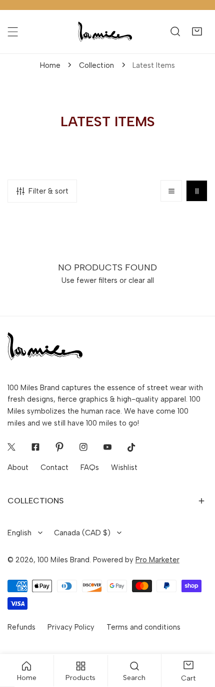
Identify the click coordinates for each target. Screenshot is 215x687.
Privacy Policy (71, 627)
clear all (141, 280)
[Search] (175, 31)
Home (50, 65)
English (20, 532)
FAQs (89, 467)
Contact (54, 467)
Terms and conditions (143, 627)
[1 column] (171, 191)
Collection (96, 65)
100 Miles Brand (64, 559)
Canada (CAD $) (82, 532)
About (18, 467)
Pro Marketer (158, 559)
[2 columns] (197, 191)
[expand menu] (13, 31)
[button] (197, 31)
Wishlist (124, 467)
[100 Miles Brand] (105, 31)
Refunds (22, 627)
